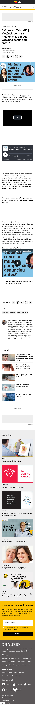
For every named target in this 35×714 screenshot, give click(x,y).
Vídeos (15, 672)
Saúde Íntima (13, 665)
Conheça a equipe (7, 698)
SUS (29, 665)
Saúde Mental (22, 665)
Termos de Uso (6, 703)
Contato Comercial (7, 695)
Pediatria (28, 661)
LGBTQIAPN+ (11, 661)
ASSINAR (17, 634)
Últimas (4, 672)
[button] (3, 56)
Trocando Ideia (16, 676)
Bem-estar (5, 658)
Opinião (10, 672)
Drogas (4, 661)
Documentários (6, 676)
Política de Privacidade (8, 700)
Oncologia (5, 665)
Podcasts (21, 672)
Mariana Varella (6, 48)
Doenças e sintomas (15, 658)
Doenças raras (27, 658)
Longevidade (21, 661)
